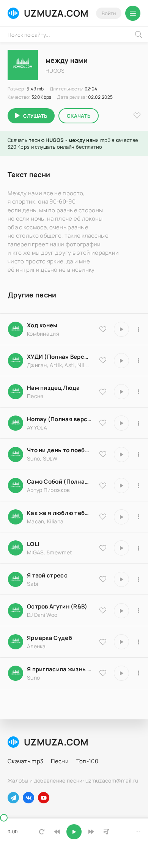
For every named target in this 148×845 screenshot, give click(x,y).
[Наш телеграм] (13, 797)
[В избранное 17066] (102, 672)
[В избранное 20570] (102, 547)
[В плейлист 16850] (138, 579)
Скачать (78, 115)
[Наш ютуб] (43, 797)
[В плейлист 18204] (138, 485)
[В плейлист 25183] (138, 641)
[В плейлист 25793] (138, 454)
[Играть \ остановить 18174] (121, 391)
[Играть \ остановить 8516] (121, 610)
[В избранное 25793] (102, 454)
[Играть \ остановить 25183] (121, 641)
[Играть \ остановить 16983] (121, 423)
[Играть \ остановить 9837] (121, 360)
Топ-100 (87, 761)
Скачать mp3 (25, 761)
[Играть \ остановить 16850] (121, 579)
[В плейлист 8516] (138, 610)
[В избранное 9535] (102, 329)
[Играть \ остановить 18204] (121, 485)
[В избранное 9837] (102, 360)
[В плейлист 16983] (138, 423)
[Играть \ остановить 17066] (121, 673)
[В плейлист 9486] (138, 517)
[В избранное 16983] (102, 422)
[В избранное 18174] (102, 391)
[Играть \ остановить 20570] (121, 548)
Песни (60, 761)
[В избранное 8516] (102, 610)
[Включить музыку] (74, 831)
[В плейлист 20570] (138, 548)
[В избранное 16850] (102, 579)
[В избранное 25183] (102, 641)
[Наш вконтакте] (28, 797)
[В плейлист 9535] (138, 329)
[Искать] (138, 34)
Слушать (35, 115)
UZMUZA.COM (56, 13)
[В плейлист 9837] (138, 360)
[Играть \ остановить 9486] (121, 516)
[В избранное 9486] (102, 516)
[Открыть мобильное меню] (132, 13)
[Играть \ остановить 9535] (121, 329)
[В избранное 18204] (102, 485)
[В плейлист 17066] (138, 673)
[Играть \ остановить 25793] (121, 454)
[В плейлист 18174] (138, 391)
